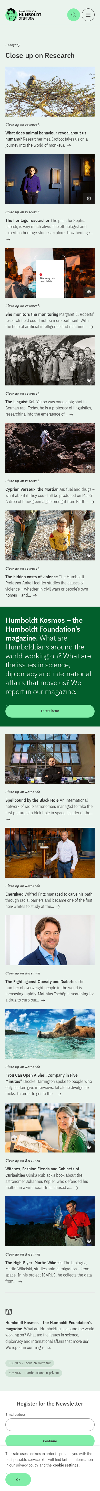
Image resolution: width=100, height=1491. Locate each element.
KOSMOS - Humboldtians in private (34, 1373)
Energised (49, 900)
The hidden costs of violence (46, 586)
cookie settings (65, 1465)
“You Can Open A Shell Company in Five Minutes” (48, 1084)
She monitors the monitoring (49, 320)
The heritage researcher (49, 226)
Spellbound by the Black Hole (49, 806)
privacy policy (27, 1465)
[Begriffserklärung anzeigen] (89, 111)
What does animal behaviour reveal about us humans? (46, 139)
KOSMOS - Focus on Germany (30, 1363)
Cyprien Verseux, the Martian (50, 495)
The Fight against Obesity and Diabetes (49, 991)
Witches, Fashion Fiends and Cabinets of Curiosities (46, 1178)
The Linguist (48, 408)
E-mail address (15, 1414)
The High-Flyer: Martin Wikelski (48, 1272)
